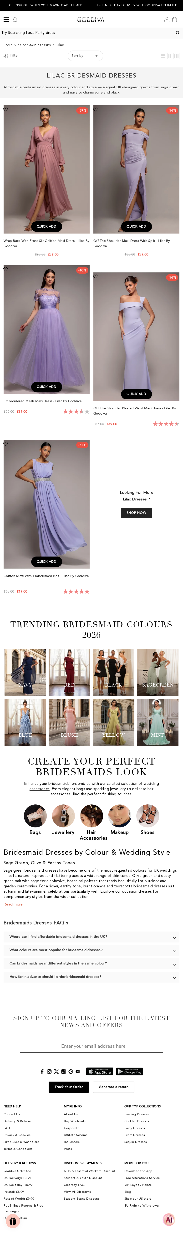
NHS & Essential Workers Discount (89, 1171)
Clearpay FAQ (74, 1185)
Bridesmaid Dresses (34, 45)
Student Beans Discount (81, 1199)
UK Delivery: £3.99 (17, 1178)
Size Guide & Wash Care (21, 1142)
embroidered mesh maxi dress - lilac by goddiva (43, 401)
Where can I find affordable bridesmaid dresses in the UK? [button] (58, 937)
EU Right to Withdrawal (142, 1205)
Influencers (72, 1142)
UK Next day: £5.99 (18, 1185)
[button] (163, 56)
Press (68, 1149)
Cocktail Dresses (136, 1121)
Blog (127, 1192)
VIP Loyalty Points (138, 1185)
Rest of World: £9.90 (19, 1199)
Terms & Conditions (18, 1149)
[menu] (6, 19)
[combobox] (86, 33)
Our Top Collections (142, 1106)
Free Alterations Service (142, 1178)
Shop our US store (138, 1199)
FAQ (7, 1128)
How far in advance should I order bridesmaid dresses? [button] (55, 977)
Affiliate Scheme (75, 1135)
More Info (73, 1106)
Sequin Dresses (135, 1142)
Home (8, 45)
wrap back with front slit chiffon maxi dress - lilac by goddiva (46, 243)
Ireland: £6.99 (14, 1192)
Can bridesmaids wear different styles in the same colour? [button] (58, 963)
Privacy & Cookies (17, 1135)
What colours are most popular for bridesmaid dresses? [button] (56, 950)
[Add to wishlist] (5, 109)
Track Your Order (69, 1087)
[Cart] (174, 19)
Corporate (71, 1128)
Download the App (138, 1171)
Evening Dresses (136, 1114)
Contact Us (12, 1114)
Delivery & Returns (17, 1121)
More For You (136, 1163)
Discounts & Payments (83, 1163)
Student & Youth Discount (83, 1178)
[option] (46, 5)
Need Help (12, 1106)
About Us (71, 1114)
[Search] (178, 33)
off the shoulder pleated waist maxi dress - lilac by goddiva (134, 411)
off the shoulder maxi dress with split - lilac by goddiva (131, 243)
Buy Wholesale (75, 1121)
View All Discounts (77, 1192)
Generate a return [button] (114, 1087)
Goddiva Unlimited (17, 1171)
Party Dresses (134, 1128)
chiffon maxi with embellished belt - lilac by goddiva (46, 576)
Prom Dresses (134, 1135)
